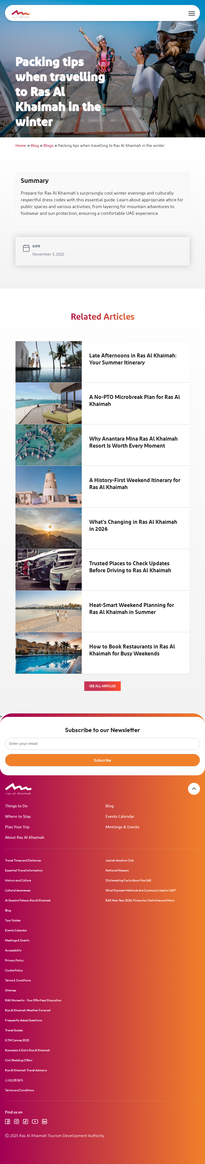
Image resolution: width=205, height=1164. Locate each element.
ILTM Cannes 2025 (17, 1040)
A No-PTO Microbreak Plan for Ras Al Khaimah (134, 401)
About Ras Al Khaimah (24, 838)
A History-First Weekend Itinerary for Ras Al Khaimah (134, 484)
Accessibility (13, 950)
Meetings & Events (122, 827)
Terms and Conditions (19, 1090)
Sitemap (10, 990)
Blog (36, 146)
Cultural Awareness (17, 890)
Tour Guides (12, 920)
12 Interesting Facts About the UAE (128, 880)
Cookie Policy (14, 970)
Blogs (50, 146)
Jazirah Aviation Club (120, 860)
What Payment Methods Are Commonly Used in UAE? (141, 890)
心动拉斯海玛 (14, 1080)
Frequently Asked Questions (23, 1020)
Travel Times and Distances (23, 860)
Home (23, 146)
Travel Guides (14, 1030)
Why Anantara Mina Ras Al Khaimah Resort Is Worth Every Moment (133, 443)
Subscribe (102, 760)
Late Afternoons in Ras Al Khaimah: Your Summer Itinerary (132, 359)
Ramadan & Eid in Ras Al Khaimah (27, 1050)
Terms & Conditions (18, 980)
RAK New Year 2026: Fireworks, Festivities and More (140, 900)
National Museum (117, 870)
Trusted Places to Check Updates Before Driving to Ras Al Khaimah (130, 567)
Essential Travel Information (24, 870)
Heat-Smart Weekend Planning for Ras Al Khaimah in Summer (131, 609)
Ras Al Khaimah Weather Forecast (28, 1010)
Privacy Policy (14, 960)
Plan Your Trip (17, 827)
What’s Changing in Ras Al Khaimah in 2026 (133, 526)
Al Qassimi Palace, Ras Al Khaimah (28, 900)
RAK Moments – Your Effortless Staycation (33, 1000)
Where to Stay (18, 817)
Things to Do (16, 806)
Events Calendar (120, 817)
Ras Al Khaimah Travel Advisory (26, 1070)
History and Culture (18, 880)
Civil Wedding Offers (18, 1060)
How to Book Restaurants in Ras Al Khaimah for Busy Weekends (132, 650)
